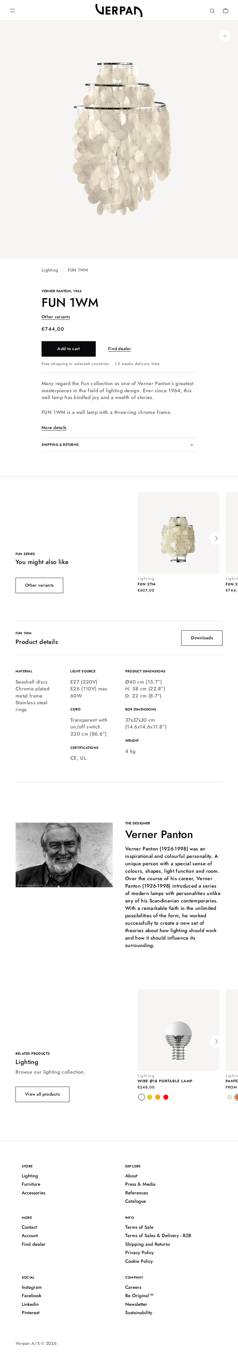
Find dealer (119, 348)
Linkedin (30, 1304)
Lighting (50, 270)
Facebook (31, 1295)
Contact (29, 1227)
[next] (216, 1041)
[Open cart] (226, 10)
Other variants (56, 317)
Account (30, 1235)
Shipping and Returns (147, 1244)
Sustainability (138, 1312)
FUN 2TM (147, 584)
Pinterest (30, 1312)
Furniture (31, 1184)
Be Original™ (139, 1295)
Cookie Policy (139, 1261)
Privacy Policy (139, 1252)
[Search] (212, 10)
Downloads (202, 638)
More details (54, 427)
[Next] (216, 538)
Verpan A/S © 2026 (36, 1343)
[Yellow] (149, 1097)
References (136, 1192)
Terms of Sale (139, 1227)
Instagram (32, 1287)
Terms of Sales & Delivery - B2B (158, 1235)
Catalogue (135, 1201)
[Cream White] (229, 1097)
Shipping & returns (60, 444)
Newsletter (136, 1304)
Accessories (33, 1192)
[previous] (141, 1041)
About (131, 1175)
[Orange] (157, 1097)
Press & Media (140, 1184)
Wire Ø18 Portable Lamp (165, 1081)
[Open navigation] (12, 10)
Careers (133, 1287)
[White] (141, 1097)
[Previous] (141, 538)
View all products (42, 1094)
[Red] (165, 1097)
